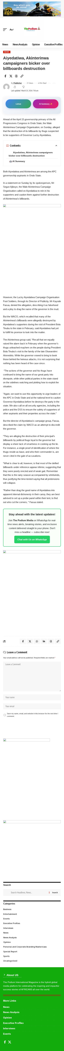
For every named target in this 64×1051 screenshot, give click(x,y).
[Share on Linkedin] (44, 641)
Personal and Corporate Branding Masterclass (31, 947)
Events (31, 919)
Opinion (31, 942)
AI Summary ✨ (45, 104)
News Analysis (31, 937)
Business (31, 909)
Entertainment (31, 914)
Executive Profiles (31, 923)
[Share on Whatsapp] (37, 641)
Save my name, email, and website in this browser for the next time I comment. (32, 715)
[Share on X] (11, 76)
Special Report (31, 951)
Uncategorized (31, 961)
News (6, 52)
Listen (18, 104)
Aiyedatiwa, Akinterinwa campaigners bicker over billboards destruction (31, 154)
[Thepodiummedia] (32, 29)
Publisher (18, 83)
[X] (9, 1042)
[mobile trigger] (5, 30)
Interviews (31, 928)
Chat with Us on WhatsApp (32, 539)
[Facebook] (5, 1042)
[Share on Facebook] (5, 76)
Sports (31, 956)
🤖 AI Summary (17, 161)
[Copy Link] (22, 76)
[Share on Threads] (16, 76)
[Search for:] (29, 892)
